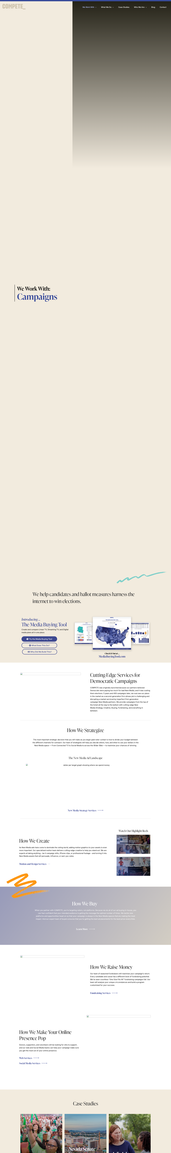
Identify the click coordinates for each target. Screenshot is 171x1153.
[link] (14, 7)
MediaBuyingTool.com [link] (112, 655)
